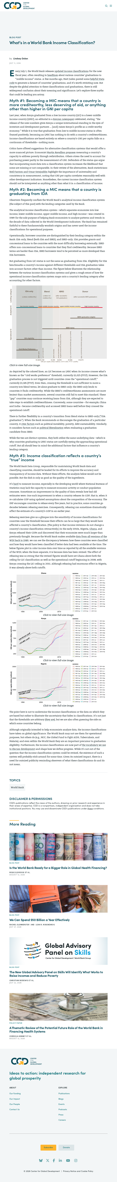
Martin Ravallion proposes (61, 152)
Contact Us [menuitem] (14, 1109)
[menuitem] (106, 6)
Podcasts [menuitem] (62, 1109)
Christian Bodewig (19, 980)
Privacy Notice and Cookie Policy (78, 1171)
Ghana (93, 529)
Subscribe (48, 1147)
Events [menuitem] (61, 1104)
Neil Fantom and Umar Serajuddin (28, 171)
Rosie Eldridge (17, 872)
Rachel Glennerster (19, 925)
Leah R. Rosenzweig (45, 925)
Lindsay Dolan (20, 58)
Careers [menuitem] (62, 1120)
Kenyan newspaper (63, 119)
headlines (52, 75)
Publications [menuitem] (64, 1093)
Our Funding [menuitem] (15, 1093)
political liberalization (51, 427)
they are (50, 719)
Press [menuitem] (60, 1115)
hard (16, 484)
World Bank (17, 787)
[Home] (58, 5)
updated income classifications (72, 71)
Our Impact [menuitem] (14, 1099)
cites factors (28, 424)
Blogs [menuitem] (60, 1099)
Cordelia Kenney (18, 1036)
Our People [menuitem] (14, 1104)
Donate (66, 1147)
